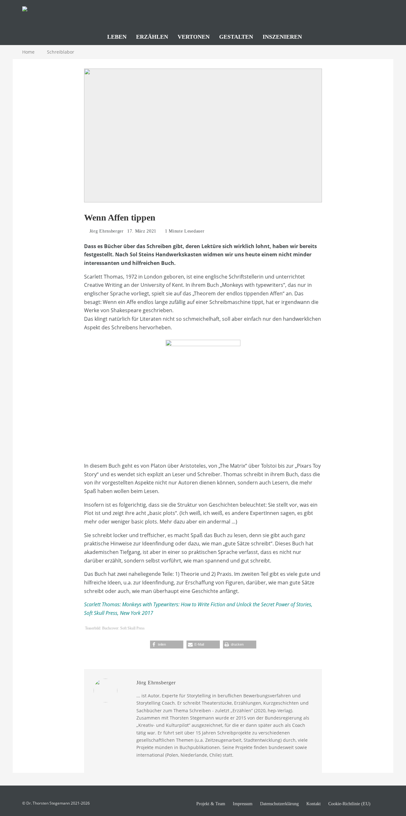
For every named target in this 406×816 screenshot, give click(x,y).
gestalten (236, 37)
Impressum (242, 804)
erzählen (152, 37)
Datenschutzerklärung (279, 804)
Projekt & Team (210, 804)
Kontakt (313, 804)
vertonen (194, 37)
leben (117, 37)
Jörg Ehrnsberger (106, 231)
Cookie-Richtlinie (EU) (349, 804)
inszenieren (282, 37)
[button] (166, 644)
